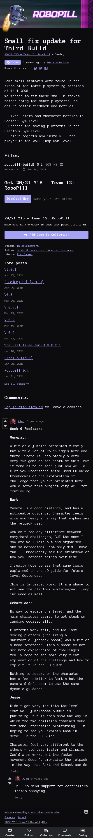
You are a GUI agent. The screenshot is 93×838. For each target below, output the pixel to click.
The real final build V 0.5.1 (33, 345)
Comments (64, 835)
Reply (14, 770)
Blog (45, 822)
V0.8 (9, 294)
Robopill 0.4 (17, 370)
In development (28, 245)
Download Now (18, 198)
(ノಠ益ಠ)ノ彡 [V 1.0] (24, 282)
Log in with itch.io (24, 407)
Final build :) (19, 358)
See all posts (15, 383)
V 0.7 (10, 320)
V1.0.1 (11, 269)
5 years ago (35, 421)
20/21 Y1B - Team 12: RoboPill (27, 54)
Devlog (83, 835)
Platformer (25, 254)
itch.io (8, 812)
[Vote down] (5, 426)
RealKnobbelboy (58, 62)
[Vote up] (5, 421)
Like (14, 62)
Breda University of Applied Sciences (45, 250)
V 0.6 (10, 332)
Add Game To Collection (50, 234)
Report (22, 817)
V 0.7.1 (12, 307)
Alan (21, 421)
